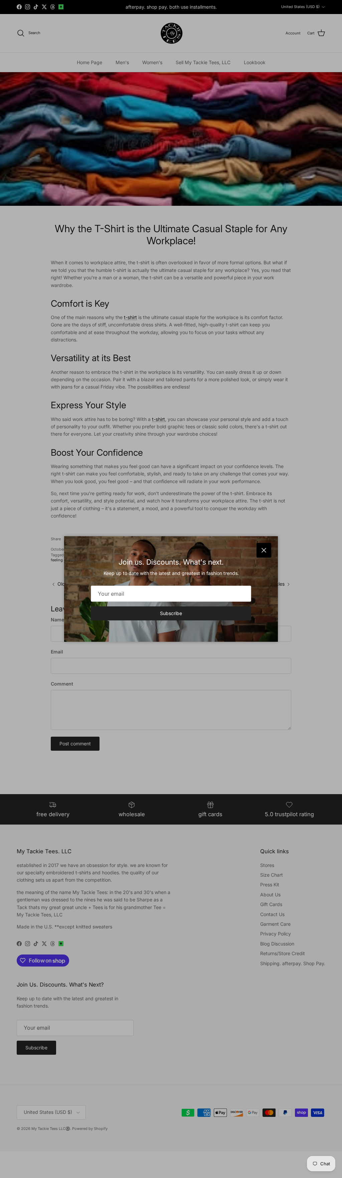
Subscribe (171, 613)
